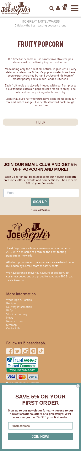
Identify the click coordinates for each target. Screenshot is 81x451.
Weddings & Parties (19, 300)
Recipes (11, 303)
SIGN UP (40, 202)
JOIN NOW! (40, 436)
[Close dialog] (78, 386)
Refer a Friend (15, 321)
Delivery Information (19, 307)
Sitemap (11, 325)
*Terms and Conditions (40, 210)
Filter (40, 122)
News (9, 317)
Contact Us (13, 328)
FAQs (9, 310)
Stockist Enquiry (16, 314)
